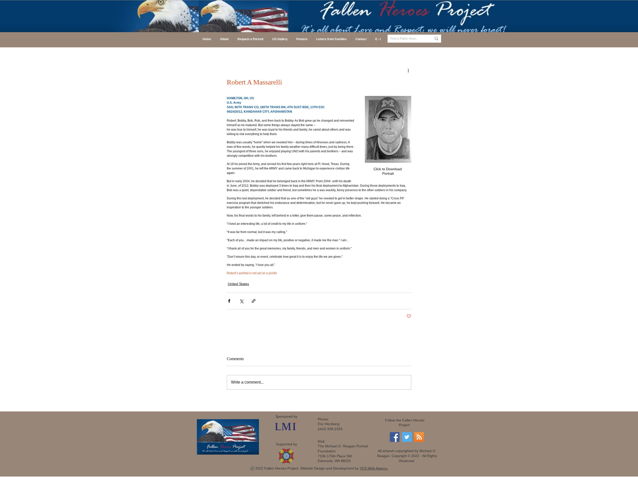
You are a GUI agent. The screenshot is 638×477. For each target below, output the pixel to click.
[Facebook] (394, 437)
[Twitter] (407, 437)
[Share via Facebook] (229, 301)
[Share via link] (253, 301)
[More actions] (408, 70)
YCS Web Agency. (374, 468)
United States (238, 284)
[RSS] (419, 437)
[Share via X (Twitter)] (241, 301)
